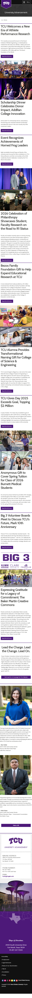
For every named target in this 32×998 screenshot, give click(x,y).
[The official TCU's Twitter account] (14, 980)
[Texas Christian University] (6, 4)
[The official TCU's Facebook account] (3, 980)
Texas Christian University (17, 984)
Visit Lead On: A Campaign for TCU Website (16, 677)
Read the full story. (7, 56)
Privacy (4, 975)
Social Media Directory (24, 980)
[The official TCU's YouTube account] (17, 980)
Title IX (4, 969)
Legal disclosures (6, 962)
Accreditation (5, 972)
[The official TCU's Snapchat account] (12, 980)
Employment (5, 959)
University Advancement (16, 12)
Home (5, 20)
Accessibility (5, 956)
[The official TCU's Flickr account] (5, 980)
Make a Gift (16, 825)
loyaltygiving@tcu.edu (8, 876)
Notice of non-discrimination (9, 965)
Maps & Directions (16, 940)
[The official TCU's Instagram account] (7, 980)
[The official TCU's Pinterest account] (10, 980)
